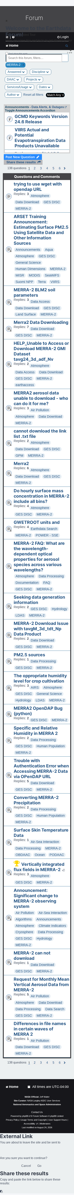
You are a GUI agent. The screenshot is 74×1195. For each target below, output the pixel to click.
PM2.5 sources (29, 654)
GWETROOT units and (37, 522)
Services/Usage (18, 87)
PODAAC (57, 855)
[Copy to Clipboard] (1, 1191)
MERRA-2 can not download (32, 955)
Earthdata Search (44, 529)
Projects (32, 79)
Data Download (27, 202)
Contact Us (37, 1112)
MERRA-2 (23, 208)
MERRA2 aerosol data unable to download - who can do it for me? (41, 398)
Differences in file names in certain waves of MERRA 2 (40, 1029)
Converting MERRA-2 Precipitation (36, 800)
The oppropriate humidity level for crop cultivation (40, 678)
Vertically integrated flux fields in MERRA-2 (39, 867)
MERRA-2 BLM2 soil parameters (34, 292)
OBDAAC (23, 855)
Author (12, 94)
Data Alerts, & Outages (47, 107)
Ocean (40, 855)
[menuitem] (29, 1087)
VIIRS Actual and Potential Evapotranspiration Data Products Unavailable (40, 137)
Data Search (54, 1009)
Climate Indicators (52, 926)
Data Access (40, 302)
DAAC (11, 79)
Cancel (26, 1165)
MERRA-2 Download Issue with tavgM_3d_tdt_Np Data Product (41, 629)
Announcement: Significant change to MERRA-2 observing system (36, 898)
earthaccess (25, 385)
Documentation (27, 583)
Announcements (28, 250)
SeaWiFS (52, 275)
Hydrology (59, 609)
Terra (42, 282)
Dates (43, 87)
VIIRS (54, 282)
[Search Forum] (65, 56)
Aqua (49, 250)
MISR (20, 275)
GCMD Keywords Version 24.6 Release (41, 119)
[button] (34, 168)
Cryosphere (24, 932)
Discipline (39, 71)
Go (39, 1165)
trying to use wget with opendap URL (38, 186)
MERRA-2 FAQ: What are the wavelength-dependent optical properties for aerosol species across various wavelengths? (39, 557)
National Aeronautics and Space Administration (37, 1104)
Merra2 (21, 463)
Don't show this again (18, 54)
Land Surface (26, 314)
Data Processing (51, 576)
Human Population (51, 746)
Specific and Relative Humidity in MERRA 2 (36, 730)
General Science (28, 262)
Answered (15, 71)
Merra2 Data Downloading (41, 322)
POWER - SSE (47, 535)
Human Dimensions (30, 269)
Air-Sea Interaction (45, 842)
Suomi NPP (24, 282)
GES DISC (52, 202)
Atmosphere (40, 196)
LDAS (20, 615)
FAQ (46, 583)
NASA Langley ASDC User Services (43, 1100)
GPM (19, 455)
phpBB (25, 1116)
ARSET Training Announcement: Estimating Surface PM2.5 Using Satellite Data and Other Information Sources (41, 230)
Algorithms (24, 919)
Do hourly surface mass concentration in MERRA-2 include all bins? (41, 496)
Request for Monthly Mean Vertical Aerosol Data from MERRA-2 (41, 985)
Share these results (21, 162)
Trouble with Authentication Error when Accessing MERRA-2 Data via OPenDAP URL (41, 768)
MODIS (34, 275)
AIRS (35, 687)
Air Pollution (40, 410)
